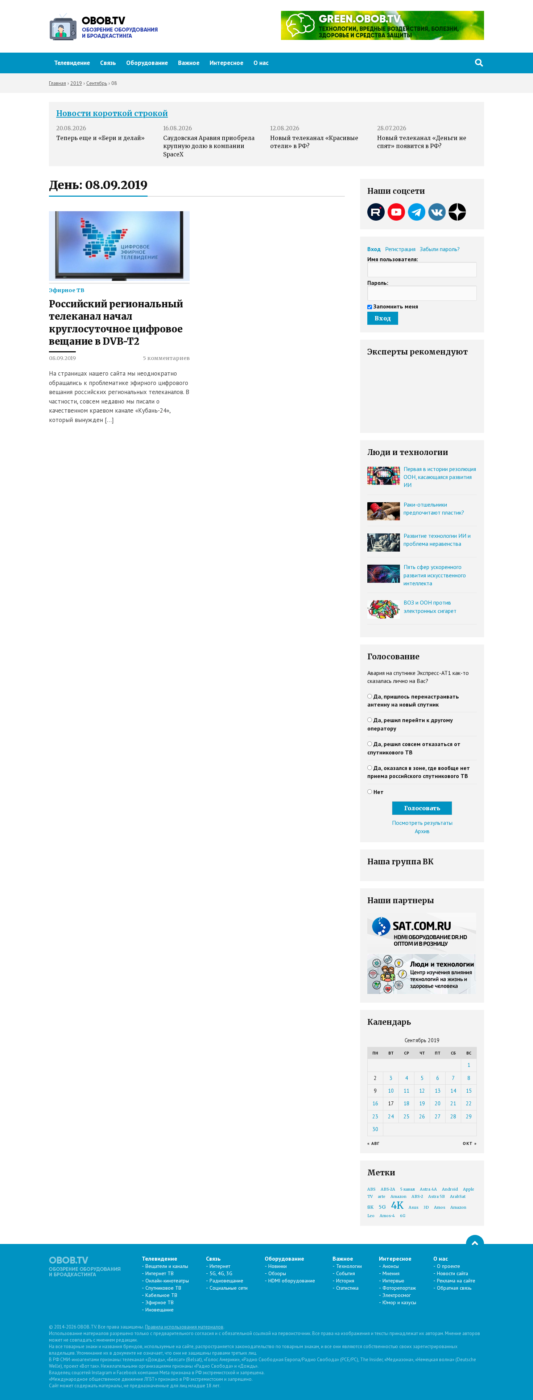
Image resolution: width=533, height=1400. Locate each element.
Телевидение (72, 63)
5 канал (407, 1189)
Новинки (277, 1266)
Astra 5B (436, 1196)
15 (469, 1090)
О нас (261, 63)
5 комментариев (166, 358)
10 (391, 1090)
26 (422, 1116)
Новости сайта (452, 1273)
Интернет (220, 1266)
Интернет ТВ (159, 1273)
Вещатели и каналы (166, 1266)
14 (453, 1090)
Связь (108, 63)
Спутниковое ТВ (163, 1288)
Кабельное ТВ (161, 1295)
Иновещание (159, 1309)
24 (391, 1116)
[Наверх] (475, 1244)
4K (397, 1205)
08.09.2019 (62, 358)
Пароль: (377, 283)
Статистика (347, 1288)
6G (402, 1215)
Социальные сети (229, 1288)
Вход (374, 249)
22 (469, 1103)
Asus (413, 1207)
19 (422, 1103)
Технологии (349, 1266)
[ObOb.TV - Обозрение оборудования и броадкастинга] (103, 26)
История (345, 1280)
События (345, 1273)
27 (438, 1116)
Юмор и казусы (399, 1302)
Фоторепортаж (399, 1288)
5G (382, 1207)
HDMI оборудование (291, 1280)
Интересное (226, 63)
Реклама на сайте (456, 1280)
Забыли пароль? (440, 249)
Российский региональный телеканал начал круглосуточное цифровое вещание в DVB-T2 (116, 322)
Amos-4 (387, 1215)
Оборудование (147, 63)
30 (375, 1129)
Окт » (470, 1143)
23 (375, 1116)
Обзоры (277, 1273)
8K (370, 1207)
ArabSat (458, 1196)
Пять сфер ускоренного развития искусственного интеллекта (435, 575)
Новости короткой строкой (112, 113)
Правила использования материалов (184, 1327)
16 (375, 1103)
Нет (378, 791)
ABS (371, 1189)
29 (469, 1116)
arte (381, 1196)
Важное (188, 63)
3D (426, 1207)
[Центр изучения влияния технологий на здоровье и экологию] (382, 38)
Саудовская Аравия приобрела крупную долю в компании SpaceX (209, 146)
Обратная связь (454, 1288)
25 (406, 1116)
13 (438, 1090)
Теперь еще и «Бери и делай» (100, 138)
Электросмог (397, 1295)
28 (453, 1116)
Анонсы (391, 1266)
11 (406, 1090)
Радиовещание (226, 1280)
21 (453, 1103)
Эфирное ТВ (66, 290)
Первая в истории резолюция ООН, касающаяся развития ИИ (440, 477)
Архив (422, 831)
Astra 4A (428, 1189)
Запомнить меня (395, 306)
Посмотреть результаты (422, 822)
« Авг (373, 1143)
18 (406, 1103)
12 (422, 1090)
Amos (439, 1207)
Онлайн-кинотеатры (167, 1280)
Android (450, 1189)
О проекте (448, 1266)
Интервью (393, 1280)
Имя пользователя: (392, 259)
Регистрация (400, 249)
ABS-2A (388, 1189)
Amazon (398, 1196)
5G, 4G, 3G (221, 1273)
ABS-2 (417, 1196)
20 (438, 1103)
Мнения (391, 1273)
